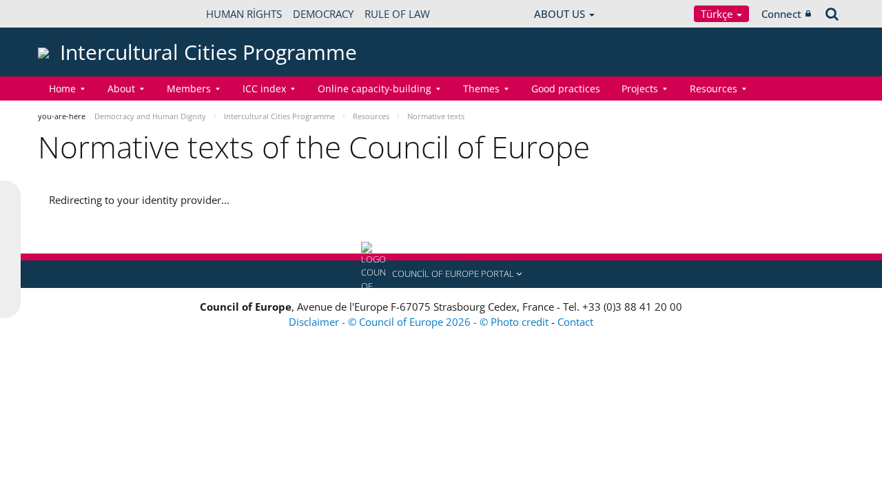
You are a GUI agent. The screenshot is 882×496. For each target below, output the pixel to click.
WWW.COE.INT (72, 14)
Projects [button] (640, 88)
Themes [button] (481, 88)
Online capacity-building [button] (374, 88)
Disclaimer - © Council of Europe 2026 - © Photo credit (420, 322)
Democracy (323, 14)
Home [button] (62, 88)
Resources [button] (713, 88)
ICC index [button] (264, 88)
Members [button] (189, 88)
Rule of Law (397, 14)
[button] (441, 274)
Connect (781, 14)
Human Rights (244, 14)
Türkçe (718, 14)
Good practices (565, 88)
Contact (575, 322)
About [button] (121, 88)
